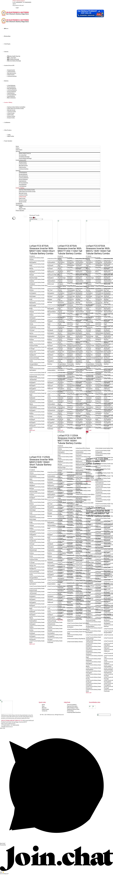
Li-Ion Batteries (12, 97)
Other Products (7, 130)
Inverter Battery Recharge (14, 60)
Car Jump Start (12, 57)
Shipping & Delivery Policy (73, 709)
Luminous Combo (11, 111)
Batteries (6, 81)
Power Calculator (8, 141)
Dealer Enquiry (45, 709)
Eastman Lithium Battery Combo (16, 107)
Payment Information (72, 706)
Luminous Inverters (12, 76)
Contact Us (44, 710)
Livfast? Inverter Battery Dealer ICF (37, 372)
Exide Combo (10, 114)
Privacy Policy (70, 710)
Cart (14, 3)
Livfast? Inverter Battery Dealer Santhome (77, 623)
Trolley (9, 134)
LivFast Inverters (11, 71)
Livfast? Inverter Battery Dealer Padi (56, 375)
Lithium (7, 36)
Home (6, 28)
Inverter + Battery (8, 102)
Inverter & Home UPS (9, 65)
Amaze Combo (11, 117)
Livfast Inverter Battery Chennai (75, 641)
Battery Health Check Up (14, 56)
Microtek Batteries (11, 88)
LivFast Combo (10, 113)
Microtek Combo (11, 110)
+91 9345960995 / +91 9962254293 (22, 2)
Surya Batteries (11, 96)
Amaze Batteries (11, 87)
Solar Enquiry (7, 44)
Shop (43, 706)
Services (6, 51)
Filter (31, 217)
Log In (17, 7)
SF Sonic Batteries (11, 94)
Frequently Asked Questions (74, 712)
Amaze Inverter (11, 70)
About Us (44, 707)
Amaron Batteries (11, 91)
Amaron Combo (11, 116)
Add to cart (32, 430)
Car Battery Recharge (14, 59)
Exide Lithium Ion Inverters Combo (15, 108)
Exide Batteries (11, 93)
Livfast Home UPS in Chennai (54, 258)
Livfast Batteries (11, 85)
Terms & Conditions (71, 704)
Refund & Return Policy (72, 707)
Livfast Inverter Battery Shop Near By (76, 638)
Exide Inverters (10, 74)
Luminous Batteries (12, 90)
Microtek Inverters (11, 73)
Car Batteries (7, 122)
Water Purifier (10, 136)
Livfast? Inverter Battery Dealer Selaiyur (76, 629)
